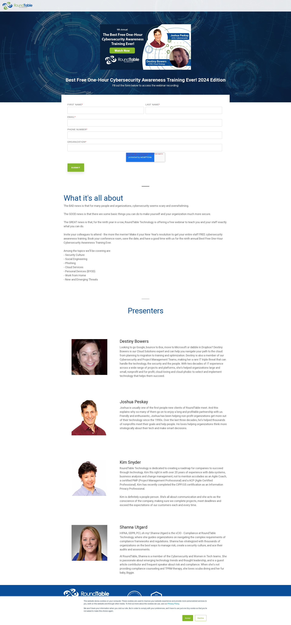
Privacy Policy (173, 603)
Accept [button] (188, 618)
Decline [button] (200, 618)
